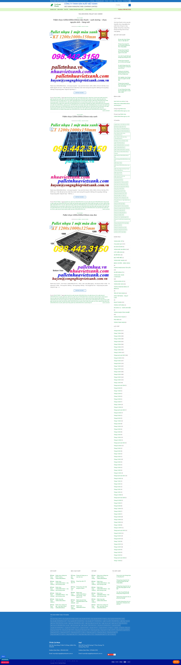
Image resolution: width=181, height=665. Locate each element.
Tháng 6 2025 (117, 369)
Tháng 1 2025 (117, 382)
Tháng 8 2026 (117, 330)
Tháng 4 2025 (117, 374)
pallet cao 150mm (92, 99)
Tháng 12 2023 (117, 407)
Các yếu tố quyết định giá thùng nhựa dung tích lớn (124, 56)
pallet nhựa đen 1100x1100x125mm (88, 625)
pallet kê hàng (64, 109)
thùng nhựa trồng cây (101, 632)
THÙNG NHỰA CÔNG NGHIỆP (122, 312)
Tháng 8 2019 (117, 538)
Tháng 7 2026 (117, 333)
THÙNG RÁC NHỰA (119, 260)
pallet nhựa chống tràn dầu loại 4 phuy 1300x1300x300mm (121, 169)
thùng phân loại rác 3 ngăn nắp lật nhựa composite (122, 201)
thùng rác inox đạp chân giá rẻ (120, 212)
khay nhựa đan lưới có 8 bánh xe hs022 (70, 618)
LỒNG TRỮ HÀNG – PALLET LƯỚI (121, 296)
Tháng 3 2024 (117, 401)
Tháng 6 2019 (117, 544)
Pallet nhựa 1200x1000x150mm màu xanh (80, 117)
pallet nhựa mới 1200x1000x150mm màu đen (60, 625)
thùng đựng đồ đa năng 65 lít (101, 634)
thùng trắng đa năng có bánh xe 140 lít (86, 634)
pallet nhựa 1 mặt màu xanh (94, 97)
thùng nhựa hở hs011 (55, 632)
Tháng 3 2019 (117, 552)
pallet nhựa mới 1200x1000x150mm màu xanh (65, 106)
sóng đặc (116, 627)
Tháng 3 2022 (117, 464)
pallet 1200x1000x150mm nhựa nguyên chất (95, 104)
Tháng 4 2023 (117, 429)
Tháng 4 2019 (117, 549)
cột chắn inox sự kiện (125, 124)
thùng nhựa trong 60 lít (91, 632)
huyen (86, 26)
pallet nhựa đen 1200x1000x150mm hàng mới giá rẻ (96, 299)
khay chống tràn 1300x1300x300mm (122, 131)
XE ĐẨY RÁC (117, 254)
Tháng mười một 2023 (119, 410)
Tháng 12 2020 (117, 494)
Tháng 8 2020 (117, 505)
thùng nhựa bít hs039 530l (119, 191)
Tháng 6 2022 (117, 456)
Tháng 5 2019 (117, 547)
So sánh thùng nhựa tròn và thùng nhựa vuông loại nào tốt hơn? (124, 67)
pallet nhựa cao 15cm (65, 100)
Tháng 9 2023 (117, 415)
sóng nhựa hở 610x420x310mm (104, 625)
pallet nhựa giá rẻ (88, 100)
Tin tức (66, 9)
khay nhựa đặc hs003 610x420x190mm (76, 621)
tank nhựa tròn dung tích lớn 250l (121, 184)
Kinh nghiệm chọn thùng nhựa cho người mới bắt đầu (124, 79)
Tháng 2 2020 (117, 522)
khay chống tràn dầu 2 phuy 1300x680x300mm (119, 134)
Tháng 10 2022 (117, 445)
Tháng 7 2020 (117, 508)
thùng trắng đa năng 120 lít (71, 634)
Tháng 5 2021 (117, 484)
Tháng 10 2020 (117, 500)
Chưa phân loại (117, 244)
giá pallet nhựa (89, 103)
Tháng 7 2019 (117, 541)
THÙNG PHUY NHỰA (119, 316)
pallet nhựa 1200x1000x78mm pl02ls (76, 623)
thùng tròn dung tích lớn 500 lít (120, 229)
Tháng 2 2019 (117, 555)
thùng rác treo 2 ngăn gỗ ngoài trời (121, 217)
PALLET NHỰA (57, 97)
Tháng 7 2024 (117, 390)
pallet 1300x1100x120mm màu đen (121, 149)
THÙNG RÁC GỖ (118, 241)
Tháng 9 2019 (117, 536)
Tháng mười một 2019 (119, 530)
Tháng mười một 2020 (119, 497)
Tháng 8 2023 (117, 418)
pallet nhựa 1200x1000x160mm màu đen (121, 166)
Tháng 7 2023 (117, 421)
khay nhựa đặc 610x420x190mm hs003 (116, 618)
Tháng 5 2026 (117, 338)
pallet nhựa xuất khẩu (79, 106)
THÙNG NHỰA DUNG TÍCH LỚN (122, 267)
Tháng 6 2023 (117, 423)
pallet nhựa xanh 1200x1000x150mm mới (76, 209)
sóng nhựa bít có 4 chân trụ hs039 (121, 182)
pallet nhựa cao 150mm (80, 298)
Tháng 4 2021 (117, 486)
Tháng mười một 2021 (119, 475)
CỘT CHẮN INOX (118, 252)
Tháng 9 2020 (117, 503)
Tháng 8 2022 (117, 451)
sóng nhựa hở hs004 (116, 625)
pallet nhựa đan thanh (54, 99)
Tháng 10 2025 (117, 358)
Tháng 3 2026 (117, 344)
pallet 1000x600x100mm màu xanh (121, 145)
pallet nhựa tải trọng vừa (77, 207)
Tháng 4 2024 (117, 399)
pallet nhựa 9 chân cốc (125, 621)
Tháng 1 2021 (117, 492)
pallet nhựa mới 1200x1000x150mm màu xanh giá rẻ (75, 103)
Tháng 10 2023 (117, 412)
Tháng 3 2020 (117, 519)
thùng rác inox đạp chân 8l (119, 210)
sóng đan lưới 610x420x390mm (57, 627)
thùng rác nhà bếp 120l (119, 214)
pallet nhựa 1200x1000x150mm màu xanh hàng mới (84, 204)
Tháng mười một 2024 (119, 385)
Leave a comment (106, 110)
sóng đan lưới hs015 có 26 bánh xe (106, 627)
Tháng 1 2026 (117, 349)
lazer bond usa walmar (119, 101)
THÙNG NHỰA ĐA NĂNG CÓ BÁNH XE (121, 287)
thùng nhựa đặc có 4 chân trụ (120, 195)
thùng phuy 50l (125, 197)
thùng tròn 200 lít (117, 225)
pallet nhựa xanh (93, 107)
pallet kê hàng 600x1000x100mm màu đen (122, 160)
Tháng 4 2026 (117, 341)
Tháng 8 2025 (117, 363)
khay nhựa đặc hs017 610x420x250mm (94, 621)
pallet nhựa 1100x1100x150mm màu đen (59, 623)
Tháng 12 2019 (117, 527)
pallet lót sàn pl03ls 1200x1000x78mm (111, 621)
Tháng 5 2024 (117, 396)
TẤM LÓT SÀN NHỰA (119, 293)
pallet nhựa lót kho (103, 97)
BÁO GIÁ (176, 661)
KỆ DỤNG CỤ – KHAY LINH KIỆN (122, 307)
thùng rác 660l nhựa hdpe (119, 203)
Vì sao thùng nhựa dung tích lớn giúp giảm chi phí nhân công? (124, 91)
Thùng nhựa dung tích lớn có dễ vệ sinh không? (124, 61)
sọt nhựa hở (121, 627)
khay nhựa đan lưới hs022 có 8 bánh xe (99, 618)
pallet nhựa (99, 99)
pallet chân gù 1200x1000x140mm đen (121, 156)
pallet (85, 104)
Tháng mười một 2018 (119, 557)
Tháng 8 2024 (117, 388)
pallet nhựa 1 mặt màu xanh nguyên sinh (67, 99)
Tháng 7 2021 (117, 481)
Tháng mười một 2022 (119, 442)
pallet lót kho (61, 103)
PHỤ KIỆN (116, 319)
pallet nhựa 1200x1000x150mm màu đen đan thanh (65, 298)
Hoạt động (88, 9)
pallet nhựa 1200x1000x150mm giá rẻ (80, 97)
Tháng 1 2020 (117, 525)
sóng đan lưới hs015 (94, 627)
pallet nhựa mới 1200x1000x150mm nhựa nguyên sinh (95, 106)
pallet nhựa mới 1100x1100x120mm (119, 623)
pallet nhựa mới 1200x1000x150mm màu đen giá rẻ (83, 296)
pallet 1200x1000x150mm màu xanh (77, 100)
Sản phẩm (60, 9)
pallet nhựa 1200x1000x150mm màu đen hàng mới (81, 302)
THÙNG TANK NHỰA (119, 322)
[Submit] (129, 5)
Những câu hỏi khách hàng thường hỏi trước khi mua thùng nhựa (123, 73)
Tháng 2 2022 (117, 467)
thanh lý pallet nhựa (86, 107)
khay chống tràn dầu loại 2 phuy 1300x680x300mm (120, 138)
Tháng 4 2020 (117, 516)
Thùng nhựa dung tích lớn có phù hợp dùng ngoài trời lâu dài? (123, 51)
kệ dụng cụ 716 (117, 140)
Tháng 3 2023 (117, 432)
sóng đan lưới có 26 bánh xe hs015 (72, 627)
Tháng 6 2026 (117, 336)
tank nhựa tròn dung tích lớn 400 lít (121, 186)
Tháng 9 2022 (117, 448)
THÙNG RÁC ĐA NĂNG (120, 249)
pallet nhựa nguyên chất (75, 625)
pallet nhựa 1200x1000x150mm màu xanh (75, 109)
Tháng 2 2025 (117, 379)
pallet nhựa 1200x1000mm (57, 104)
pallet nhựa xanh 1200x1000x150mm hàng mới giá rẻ (95, 109)
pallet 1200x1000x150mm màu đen (75, 301)
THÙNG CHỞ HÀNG (119, 305)
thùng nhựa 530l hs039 (119, 188)
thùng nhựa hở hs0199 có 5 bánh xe (78, 632)
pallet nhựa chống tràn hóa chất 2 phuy (93, 623)
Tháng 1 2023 (117, 437)
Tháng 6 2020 (117, 511)
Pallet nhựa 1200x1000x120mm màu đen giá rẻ (122, 104)
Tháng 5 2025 (117, 371)
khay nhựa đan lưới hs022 (85, 618)
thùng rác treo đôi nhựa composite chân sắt (122, 220)
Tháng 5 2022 (117, 459)
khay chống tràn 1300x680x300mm (121, 128)
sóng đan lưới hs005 (84, 627)
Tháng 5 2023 (117, 426)
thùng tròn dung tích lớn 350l (120, 227)
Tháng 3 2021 (117, 489)
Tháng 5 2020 (117, 514)
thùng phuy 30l (117, 197)
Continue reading (80, 92)
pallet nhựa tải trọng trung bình (61, 209)
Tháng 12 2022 (117, 440)
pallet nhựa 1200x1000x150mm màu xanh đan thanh (71, 107)
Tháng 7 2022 (117, 453)
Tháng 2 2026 (117, 347)
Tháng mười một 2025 (119, 355)
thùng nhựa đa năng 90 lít (112, 632)
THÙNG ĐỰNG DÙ (119, 281)
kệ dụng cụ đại (125, 140)
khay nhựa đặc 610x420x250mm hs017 (59, 621)
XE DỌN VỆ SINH (118, 246)
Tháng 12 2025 (117, 352)
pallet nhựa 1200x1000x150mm (82, 99)
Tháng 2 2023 (117, 434)
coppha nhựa (116, 124)
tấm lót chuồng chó (111, 634)
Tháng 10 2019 (117, 533)
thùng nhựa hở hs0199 (65, 632)
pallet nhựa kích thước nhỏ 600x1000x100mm (119, 177)
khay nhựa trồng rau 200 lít (56, 618)
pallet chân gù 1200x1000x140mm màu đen (121, 152)
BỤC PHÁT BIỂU (118, 257)
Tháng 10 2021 (117, 478)
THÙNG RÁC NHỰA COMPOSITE (119, 275)
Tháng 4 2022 (117, 462)
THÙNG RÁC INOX (119, 284)
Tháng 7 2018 (117, 560)
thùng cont (127, 627)
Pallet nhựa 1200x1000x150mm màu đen (80, 215)
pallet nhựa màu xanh (106, 623)
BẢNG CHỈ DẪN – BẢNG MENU (122, 263)
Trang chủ (53, 9)
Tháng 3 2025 (117, 377)
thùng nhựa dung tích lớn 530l (120, 193)
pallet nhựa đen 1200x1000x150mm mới (80, 295)
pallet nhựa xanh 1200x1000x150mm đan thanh (73, 104)
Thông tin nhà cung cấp (76, 9)
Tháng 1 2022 (117, 470)
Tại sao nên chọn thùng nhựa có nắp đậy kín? (124, 40)
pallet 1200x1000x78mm (119, 147)
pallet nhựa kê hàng (68, 97)
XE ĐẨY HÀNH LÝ (118, 272)
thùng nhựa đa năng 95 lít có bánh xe (58, 634)
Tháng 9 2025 (117, 360)
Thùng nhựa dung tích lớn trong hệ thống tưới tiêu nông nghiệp (124, 45)
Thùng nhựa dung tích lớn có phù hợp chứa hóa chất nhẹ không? (124, 85)
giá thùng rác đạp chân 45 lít (119, 126)
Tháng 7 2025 (117, 366)
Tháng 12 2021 (117, 473)
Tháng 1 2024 (117, 404)
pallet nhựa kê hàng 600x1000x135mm (118, 173)
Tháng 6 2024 (117, 393)
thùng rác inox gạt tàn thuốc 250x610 (121, 208)
